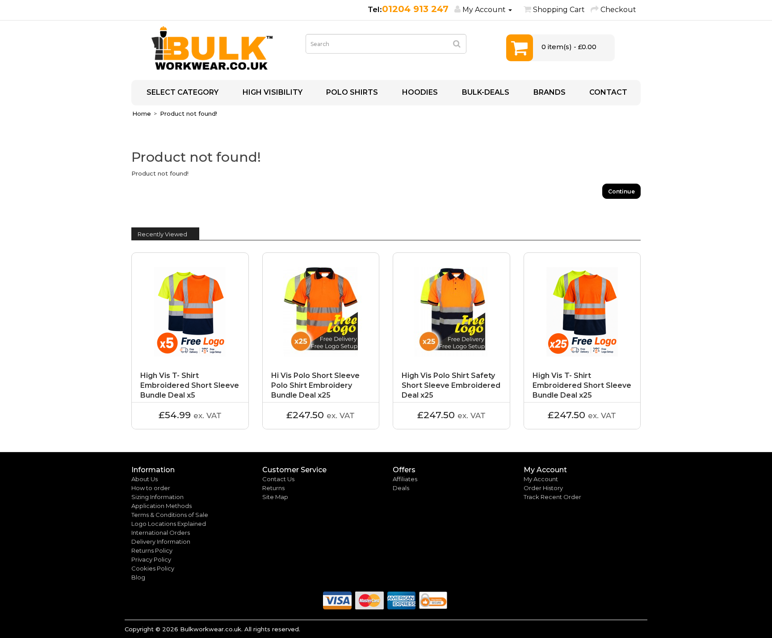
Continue (621, 191)
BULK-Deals (484, 92)
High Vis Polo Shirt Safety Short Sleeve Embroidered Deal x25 (451, 385)
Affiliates (405, 479)
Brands (549, 92)
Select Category (181, 92)
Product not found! (188, 113)
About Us (144, 479)
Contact (607, 92)
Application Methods (161, 505)
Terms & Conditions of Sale (169, 514)
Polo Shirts (351, 92)
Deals (401, 487)
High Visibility (271, 92)
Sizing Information (157, 496)
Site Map (275, 496)
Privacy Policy (151, 559)
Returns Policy (151, 550)
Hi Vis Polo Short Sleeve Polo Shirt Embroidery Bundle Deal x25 (315, 385)
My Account (541, 479)
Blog (138, 577)
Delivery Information (160, 541)
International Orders (160, 532)
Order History (543, 487)
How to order (150, 487)
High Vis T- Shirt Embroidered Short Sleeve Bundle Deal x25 (582, 385)
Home (141, 113)
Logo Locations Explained (168, 523)
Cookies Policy (152, 568)
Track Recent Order (552, 496)
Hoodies (419, 92)
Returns (273, 487)
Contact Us (278, 479)
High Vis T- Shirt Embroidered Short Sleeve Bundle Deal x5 (189, 385)
